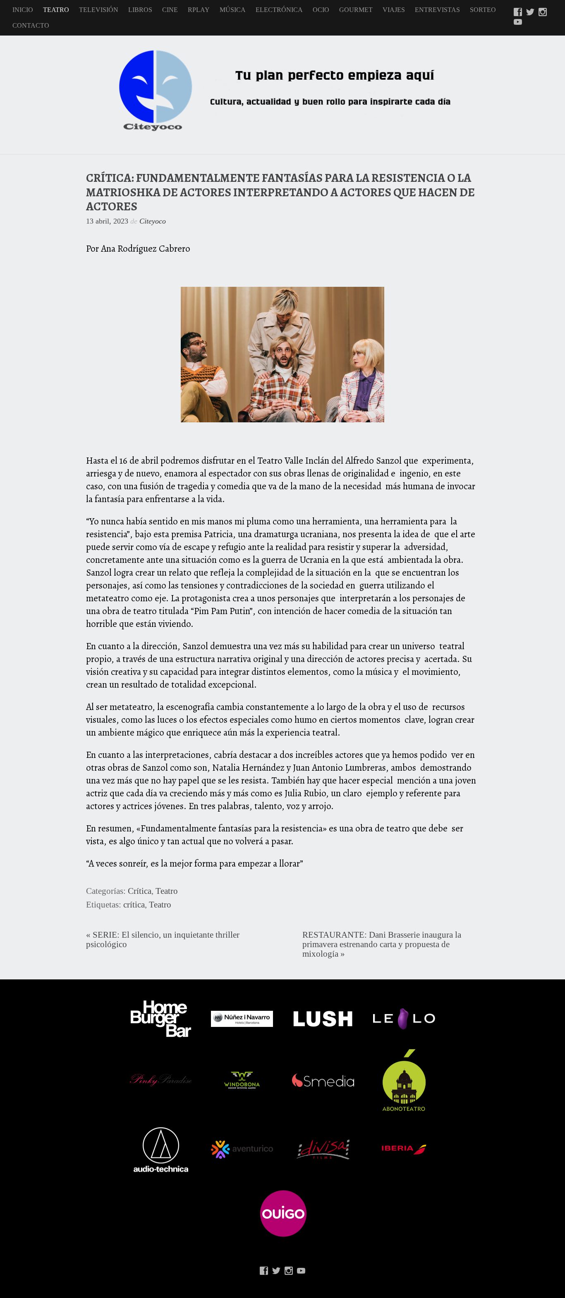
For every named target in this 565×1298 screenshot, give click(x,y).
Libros (140, 9)
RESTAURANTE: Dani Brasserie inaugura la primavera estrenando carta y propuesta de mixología (381, 944)
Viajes (394, 9)
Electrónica (279, 9)
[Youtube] (518, 23)
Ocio (321, 9)
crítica (134, 904)
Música (233, 9)
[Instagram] (543, 13)
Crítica (139, 891)
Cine (170, 9)
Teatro (56, 9)
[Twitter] (530, 13)
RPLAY (199, 9)
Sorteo (483, 9)
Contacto (30, 25)
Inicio (22, 9)
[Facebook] (518, 13)
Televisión (98, 9)
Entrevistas (437, 9)
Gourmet (356, 9)
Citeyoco (152, 221)
